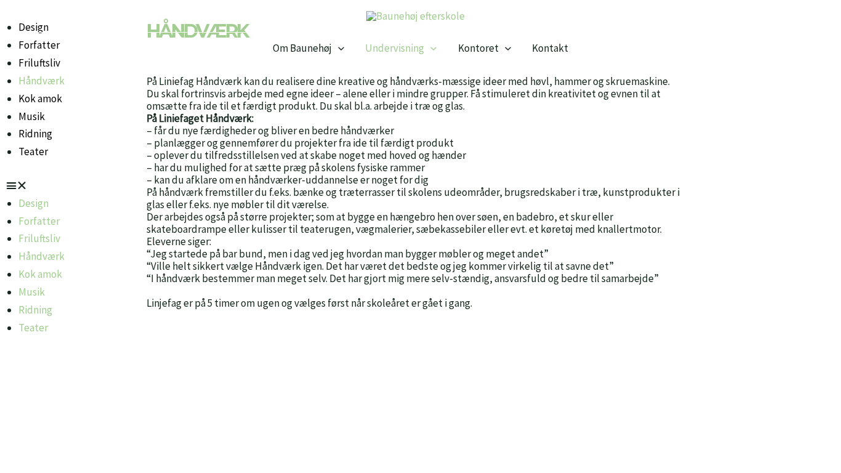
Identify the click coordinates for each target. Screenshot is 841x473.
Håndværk (41, 80)
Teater (33, 151)
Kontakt (550, 48)
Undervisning (394, 48)
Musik (31, 116)
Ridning (35, 133)
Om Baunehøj (302, 48)
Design (33, 203)
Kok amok (40, 98)
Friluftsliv (39, 238)
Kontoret (478, 48)
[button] (338, 48)
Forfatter (39, 221)
